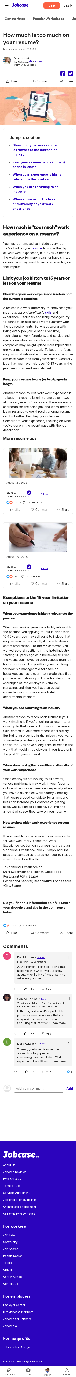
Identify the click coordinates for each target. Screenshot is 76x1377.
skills (48, 312)
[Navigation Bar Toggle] (6, 5)
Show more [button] (58, 1023)
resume (37, 248)
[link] (11, 81)
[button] (6, 5)
